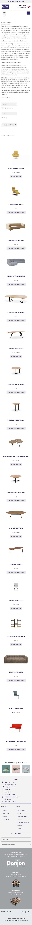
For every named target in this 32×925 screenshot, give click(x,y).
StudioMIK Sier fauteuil (16, 204)
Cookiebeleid (21, 828)
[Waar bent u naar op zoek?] (28, 13)
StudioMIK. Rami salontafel (16, 384)
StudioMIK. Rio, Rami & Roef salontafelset (16, 456)
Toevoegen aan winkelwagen (16, 212)
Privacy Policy (21, 825)
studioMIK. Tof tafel (16, 564)
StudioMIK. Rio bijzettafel (16, 420)
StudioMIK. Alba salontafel (16, 312)
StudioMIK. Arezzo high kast (16, 636)
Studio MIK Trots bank (16, 672)
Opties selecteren (16, 176)
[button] (4, 13)
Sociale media (6, 819)
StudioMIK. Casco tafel (16, 348)
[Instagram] (22, 912)
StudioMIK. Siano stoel (16, 600)
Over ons (5, 810)
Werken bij (5, 816)
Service (19, 813)
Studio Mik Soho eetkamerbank (16, 741)
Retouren (20, 819)
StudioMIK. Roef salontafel (16, 492)
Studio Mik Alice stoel (16, 708)
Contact (21, 1)
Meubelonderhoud (22, 816)
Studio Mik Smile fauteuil (16, 168)
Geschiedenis (6, 813)
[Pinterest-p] (29, 912)
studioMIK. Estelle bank (16, 240)
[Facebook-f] (25, 912)
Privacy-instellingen (10, 920)
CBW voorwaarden (22, 810)
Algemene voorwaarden (23, 822)
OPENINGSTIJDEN (13, 1)
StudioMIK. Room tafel (16, 528)
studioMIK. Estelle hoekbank (16, 276)
